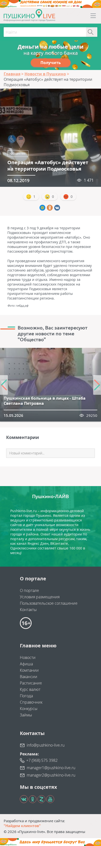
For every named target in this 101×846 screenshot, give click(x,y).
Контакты (28, 609)
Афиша (26, 664)
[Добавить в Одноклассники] (50, 208)
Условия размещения (40, 597)
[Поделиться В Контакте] (57, 208)
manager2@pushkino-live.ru (51, 775)
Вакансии (28, 676)
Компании (29, 670)
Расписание (31, 683)
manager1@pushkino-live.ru (51, 767)
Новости (28, 657)
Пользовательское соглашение (48, 603)
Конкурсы (29, 708)
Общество (18, 153)
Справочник (31, 702)
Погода (26, 695)
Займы (26, 715)
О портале (29, 590)
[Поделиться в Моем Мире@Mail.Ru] (42, 208)
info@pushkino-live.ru (45, 745)
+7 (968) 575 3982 (42, 760)
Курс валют (30, 689)
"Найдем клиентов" (22, 825)
